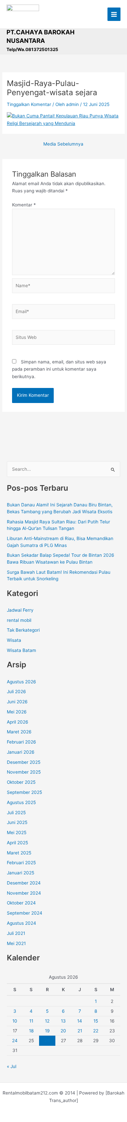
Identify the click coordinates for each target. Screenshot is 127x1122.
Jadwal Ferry (20, 610)
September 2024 (24, 913)
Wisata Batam (21, 650)
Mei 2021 (16, 943)
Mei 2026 (17, 711)
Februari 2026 (21, 742)
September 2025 (24, 792)
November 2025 (24, 772)
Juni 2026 (17, 701)
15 (95, 1021)
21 (80, 1030)
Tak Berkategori (23, 630)
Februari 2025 (21, 862)
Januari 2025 (20, 872)
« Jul (11, 1066)
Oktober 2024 (21, 902)
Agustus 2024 (21, 923)
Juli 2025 (16, 812)
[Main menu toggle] (114, 14)
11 (31, 1021)
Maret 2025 (19, 852)
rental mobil (19, 620)
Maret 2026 (19, 731)
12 (47, 1021)
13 (63, 1021)
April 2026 (17, 722)
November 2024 (24, 893)
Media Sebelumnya (63, 144)
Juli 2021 (16, 933)
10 (14, 1021)
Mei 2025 (16, 832)
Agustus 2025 (21, 802)
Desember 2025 (23, 762)
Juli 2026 (16, 691)
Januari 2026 (21, 752)
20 (63, 1030)
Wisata (14, 640)
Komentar (24, 204)
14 (79, 1021)
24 (15, 1040)
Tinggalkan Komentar (29, 104)
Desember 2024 (24, 882)
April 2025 (17, 842)
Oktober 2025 (21, 782)
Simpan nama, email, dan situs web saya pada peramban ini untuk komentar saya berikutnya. (59, 369)
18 (31, 1030)
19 (47, 1030)
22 (95, 1030)
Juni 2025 (17, 822)
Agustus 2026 (21, 681)
